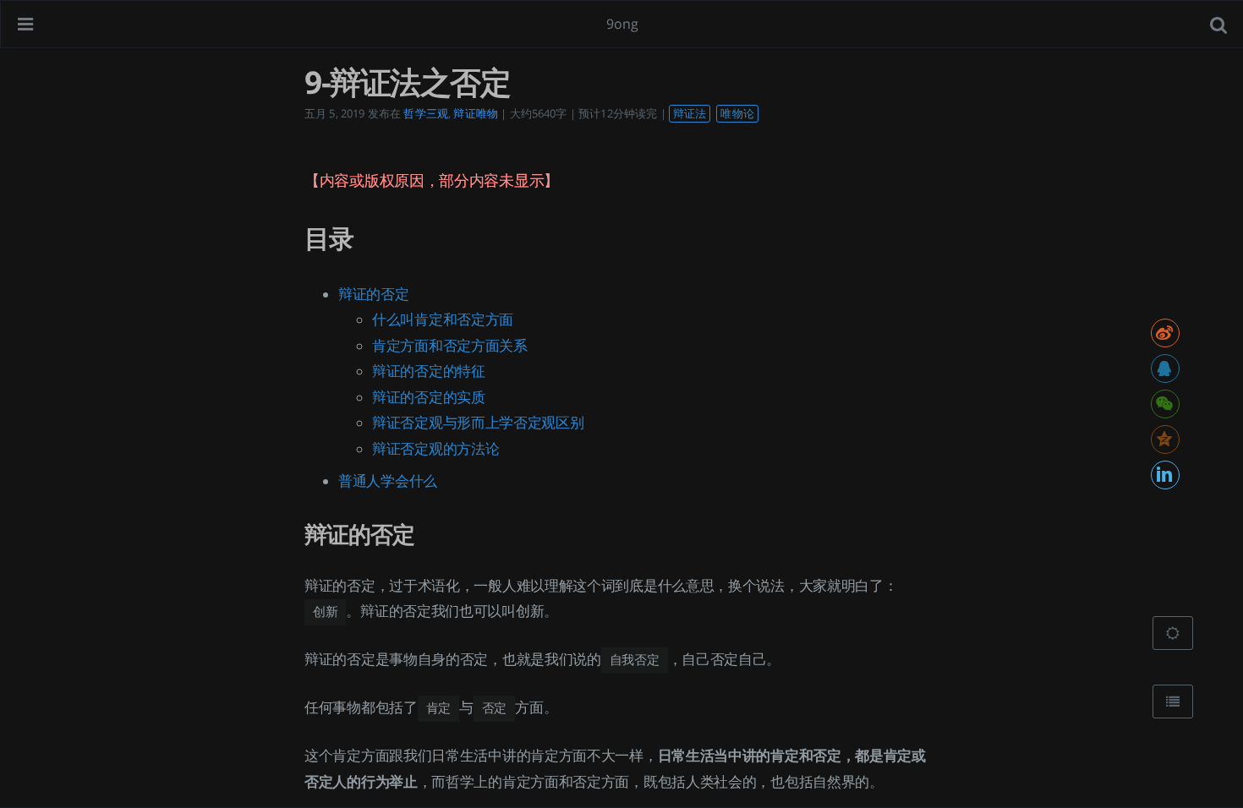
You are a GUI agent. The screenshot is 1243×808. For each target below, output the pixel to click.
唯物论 (736, 113)
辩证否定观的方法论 (435, 448)
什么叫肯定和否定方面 (442, 319)
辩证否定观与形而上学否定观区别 (478, 422)
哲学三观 (425, 113)
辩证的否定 (373, 294)
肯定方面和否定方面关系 (450, 345)
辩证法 (689, 113)
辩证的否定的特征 (428, 371)
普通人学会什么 (387, 481)
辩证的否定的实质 (428, 397)
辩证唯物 (475, 113)
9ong (622, 23)
